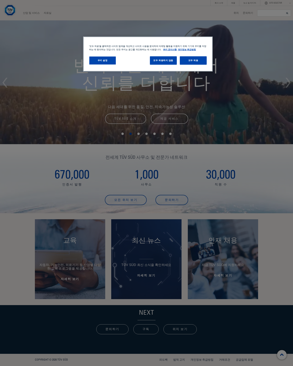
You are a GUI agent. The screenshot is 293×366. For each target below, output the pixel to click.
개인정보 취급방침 (187, 49)
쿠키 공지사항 (170, 49)
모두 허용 (193, 60)
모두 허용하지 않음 (163, 60)
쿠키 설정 (103, 60)
